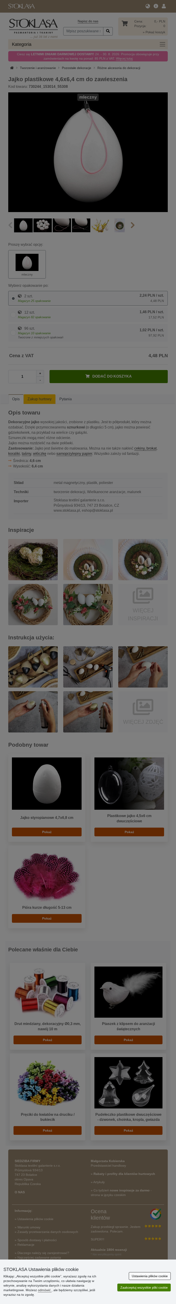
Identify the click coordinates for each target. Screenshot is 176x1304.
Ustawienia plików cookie (150, 1276)
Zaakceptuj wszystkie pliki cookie (144, 1287)
